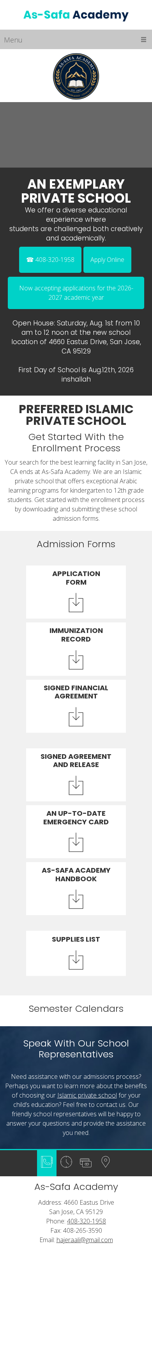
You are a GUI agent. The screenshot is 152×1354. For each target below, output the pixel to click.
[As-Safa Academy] (76, 16)
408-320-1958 (86, 1221)
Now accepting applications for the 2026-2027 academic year (76, 293)
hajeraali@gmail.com (85, 1240)
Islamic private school (87, 1095)
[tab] (47, 1163)
